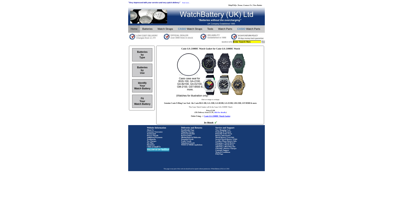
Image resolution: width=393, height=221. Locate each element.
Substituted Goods (188, 143)
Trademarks (151, 139)
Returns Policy (186, 135)
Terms (240, 5)
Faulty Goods (186, 141)
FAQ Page (219, 154)
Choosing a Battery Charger (226, 148)
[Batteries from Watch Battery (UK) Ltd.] (196, 25)
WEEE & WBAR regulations (191, 145)
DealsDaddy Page (187, 130)
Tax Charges (151, 141)
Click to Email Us (154, 147)
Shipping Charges (187, 132)
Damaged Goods (187, 139)
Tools (210, 28)
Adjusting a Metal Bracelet (225, 146)
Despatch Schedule (188, 134)
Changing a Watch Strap (224, 145)
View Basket (257, 5)
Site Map (150, 143)
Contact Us (247, 5)
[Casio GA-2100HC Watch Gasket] (210, 96)
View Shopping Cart (222, 130)
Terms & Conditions (222, 152)
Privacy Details (152, 135)
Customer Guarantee (155, 132)
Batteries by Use (142, 70)
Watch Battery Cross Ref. (224, 137)
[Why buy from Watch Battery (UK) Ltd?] (196, 40)
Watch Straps (165, 28)
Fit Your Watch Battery (142, 101)
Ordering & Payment (223, 132)
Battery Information (223, 135)
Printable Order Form (223, 134)
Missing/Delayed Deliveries (191, 137)
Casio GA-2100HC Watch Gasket (217, 116)
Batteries (147, 28)
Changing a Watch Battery (225, 143)
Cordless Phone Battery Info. (226, 141)
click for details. (220, 112)
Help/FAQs (232, 5)
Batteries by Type (142, 55)
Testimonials (151, 134)
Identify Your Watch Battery (142, 86)
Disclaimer (151, 145)
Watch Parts (225, 28)
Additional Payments (154, 137)
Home (134, 28)
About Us (150, 130)
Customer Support (222, 150)
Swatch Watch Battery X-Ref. (226, 139)
